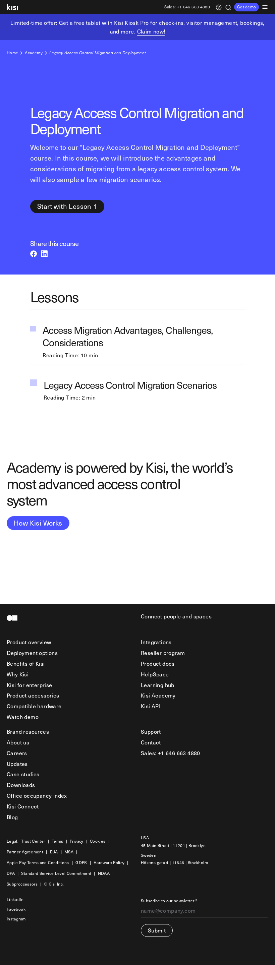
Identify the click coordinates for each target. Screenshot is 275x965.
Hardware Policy (109, 862)
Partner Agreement (25, 852)
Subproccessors (22, 884)
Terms (57, 841)
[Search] (228, 6)
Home (12, 53)
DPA (11, 873)
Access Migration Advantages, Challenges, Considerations (128, 336)
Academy (34, 53)
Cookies (98, 841)
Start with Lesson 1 (67, 206)
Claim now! (151, 31)
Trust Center (33, 841)
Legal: (12, 841)
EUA (54, 852)
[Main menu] (267, 7)
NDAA (104, 873)
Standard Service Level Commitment (56, 873)
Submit (157, 930)
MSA (68, 852)
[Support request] (218, 6)
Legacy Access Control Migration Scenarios (130, 385)
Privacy (77, 841)
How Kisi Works (38, 523)
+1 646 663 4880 (187, 7)
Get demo (246, 7)
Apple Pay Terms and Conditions (38, 862)
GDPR (81, 862)
